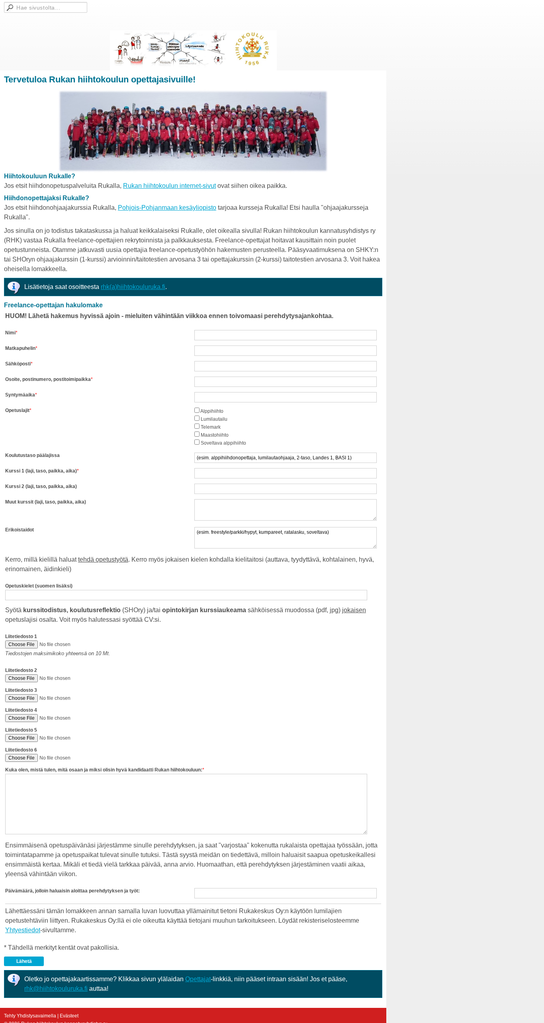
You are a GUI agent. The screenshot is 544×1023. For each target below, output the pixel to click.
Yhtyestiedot (22, 930)
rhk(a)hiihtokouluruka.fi (133, 286)
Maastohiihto (215, 435)
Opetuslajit (17, 410)
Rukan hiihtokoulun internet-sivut (169, 185)
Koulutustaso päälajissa (32, 455)
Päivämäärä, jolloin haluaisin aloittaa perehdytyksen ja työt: (72, 891)
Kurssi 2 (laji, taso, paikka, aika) (41, 486)
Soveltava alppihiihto (223, 443)
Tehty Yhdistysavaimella (30, 1016)
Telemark (211, 427)
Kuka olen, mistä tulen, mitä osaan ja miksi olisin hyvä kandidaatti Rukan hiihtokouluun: (103, 770)
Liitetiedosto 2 (21, 670)
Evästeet (69, 1016)
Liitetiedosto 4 (21, 710)
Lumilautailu (214, 419)
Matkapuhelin (20, 348)
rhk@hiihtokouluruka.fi (56, 988)
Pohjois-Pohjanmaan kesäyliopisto (167, 207)
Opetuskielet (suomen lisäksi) (38, 586)
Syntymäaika (20, 395)
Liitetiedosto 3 (21, 690)
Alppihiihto (211, 411)
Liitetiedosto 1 (21, 636)
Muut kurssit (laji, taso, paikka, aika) (45, 502)
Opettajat (198, 979)
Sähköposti (18, 364)
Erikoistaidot (19, 530)
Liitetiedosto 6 (21, 750)
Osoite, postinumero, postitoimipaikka (48, 379)
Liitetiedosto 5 (21, 730)
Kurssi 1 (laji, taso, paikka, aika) (41, 471)
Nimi (10, 333)
